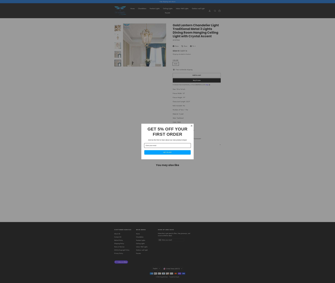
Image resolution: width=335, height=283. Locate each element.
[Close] (191, 126)
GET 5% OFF (167, 152)
